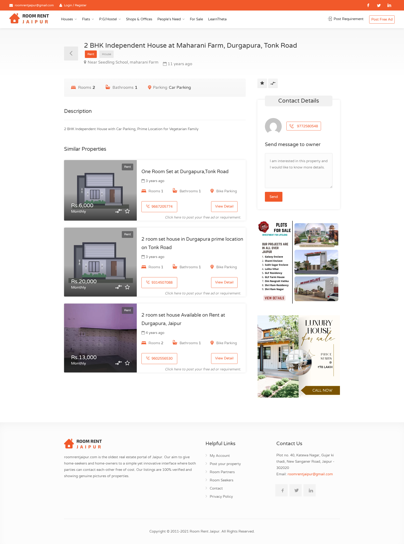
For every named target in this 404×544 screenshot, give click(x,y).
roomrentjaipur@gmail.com (34, 5)
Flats (86, 19)
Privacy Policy (221, 496)
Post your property (225, 464)
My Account (220, 456)
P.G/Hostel (108, 19)
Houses (67, 19)
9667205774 (162, 206)
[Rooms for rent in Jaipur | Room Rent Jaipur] (29, 19)
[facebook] (368, 5)
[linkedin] (389, 5)
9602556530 (162, 358)
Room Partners (222, 472)
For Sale (196, 19)
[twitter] (379, 5)
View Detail (224, 206)
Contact (216, 488)
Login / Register (75, 5)
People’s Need (169, 19)
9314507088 (162, 282)
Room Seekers (221, 480)
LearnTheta (217, 19)
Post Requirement (348, 19)
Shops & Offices (139, 19)
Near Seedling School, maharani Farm (123, 62)
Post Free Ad (382, 19)
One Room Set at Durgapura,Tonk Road (185, 172)
